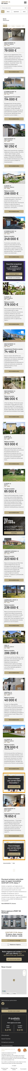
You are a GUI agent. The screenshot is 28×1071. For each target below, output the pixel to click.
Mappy (15, 993)
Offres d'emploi (5, 1035)
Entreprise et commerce (7, 1042)
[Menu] (25, 2)
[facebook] (2, 1003)
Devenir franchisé (5, 1038)
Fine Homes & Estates (7, 1045)
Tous (3, 11)
